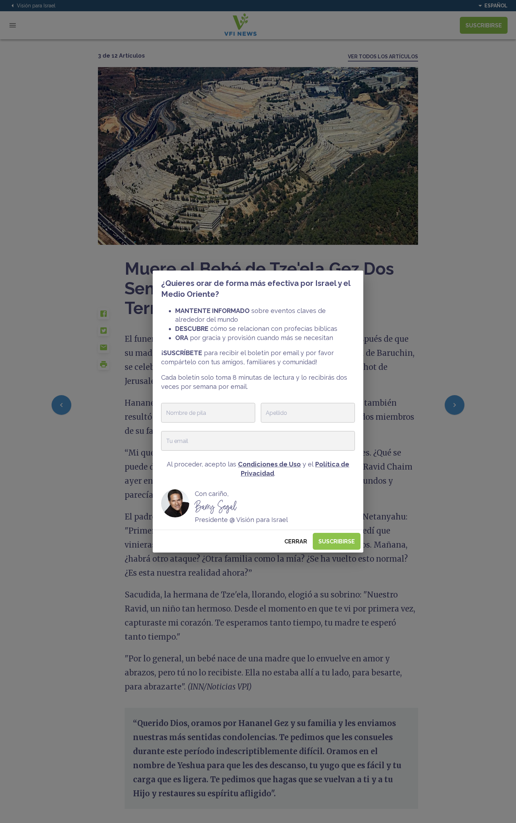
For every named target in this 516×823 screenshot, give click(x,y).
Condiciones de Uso (269, 464)
